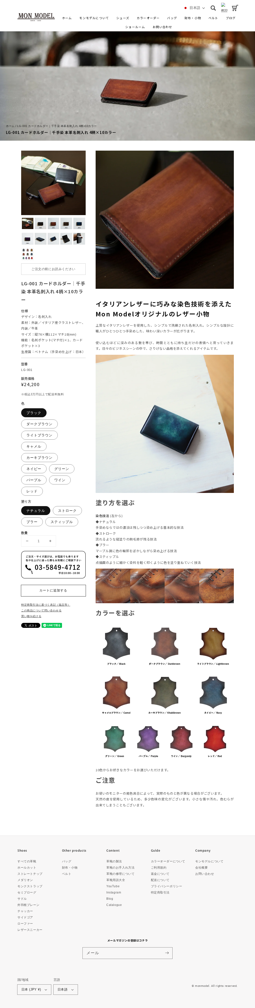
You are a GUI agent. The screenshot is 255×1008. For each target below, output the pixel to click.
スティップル (62, 522)
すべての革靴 (26, 861)
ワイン (59, 480)
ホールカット (26, 867)
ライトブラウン (39, 435)
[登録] (166, 953)
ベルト (66, 874)
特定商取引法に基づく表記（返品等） (45, 604)
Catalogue (114, 905)
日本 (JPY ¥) (31, 989)
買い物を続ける (31, 616)
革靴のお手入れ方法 (120, 867)
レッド (32, 491)
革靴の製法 (114, 861)
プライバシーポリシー (166, 886)
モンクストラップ (30, 886)
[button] (123, 17)
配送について (160, 880)
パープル (33, 480)
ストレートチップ (30, 874)
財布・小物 (70, 867)
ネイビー (33, 469)
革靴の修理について (120, 874)
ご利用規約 (159, 867)
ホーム (10, 125)
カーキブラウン (39, 458)
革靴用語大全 (115, 880)
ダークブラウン (39, 424)
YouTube (113, 886)
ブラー (32, 522)
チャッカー (25, 911)
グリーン (61, 469)
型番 (24, 364)
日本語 (62, 989)
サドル (22, 898)
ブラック (33, 413)
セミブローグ (26, 892)
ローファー (25, 923)
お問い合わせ (204, 874)
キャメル (33, 446)
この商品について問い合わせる (41, 610)
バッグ (66, 861)
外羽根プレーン (28, 905)
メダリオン (25, 880)
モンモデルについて (209, 861)
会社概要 (201, 867)
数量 (24, 533)
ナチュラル (35, 511)
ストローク (67, 511)
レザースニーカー (30, 930)
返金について (160, 874)
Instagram (113, 892)
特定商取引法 (160, 892)
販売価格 (28, 378)
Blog (109, 898)
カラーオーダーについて (168, 861)
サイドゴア (25, 917)
